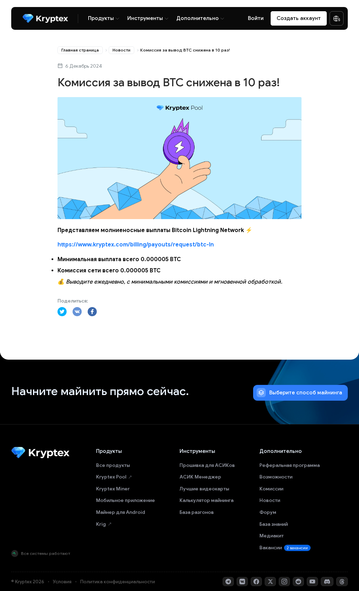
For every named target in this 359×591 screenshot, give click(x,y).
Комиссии (271, 488)
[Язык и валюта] (337, 18)
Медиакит (271, 535)
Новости (121, 50)
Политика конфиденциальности (117, 582)
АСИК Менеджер (200, 477)
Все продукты (113, 465)
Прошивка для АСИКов (207, 465)
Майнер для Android (120, 512)
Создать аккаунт (299, 18)
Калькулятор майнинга (206, 500)
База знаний (273, 524)
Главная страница (80, 50)
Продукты (101, 18)
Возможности (275, 477)
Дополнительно (197, 18)
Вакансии (283, 547)
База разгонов (197, 512)
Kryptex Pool (111, 477)
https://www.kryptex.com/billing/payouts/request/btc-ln (135, 244)
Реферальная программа (289, 465)
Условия (62, 582)
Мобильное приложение (125, 500)
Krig (101, 524)
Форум (267, 512)
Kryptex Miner (113, 488)
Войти (256, 18)
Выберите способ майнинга (305, 392)
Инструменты (145, 18)
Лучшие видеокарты (204, 488)
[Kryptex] (45, 18)
